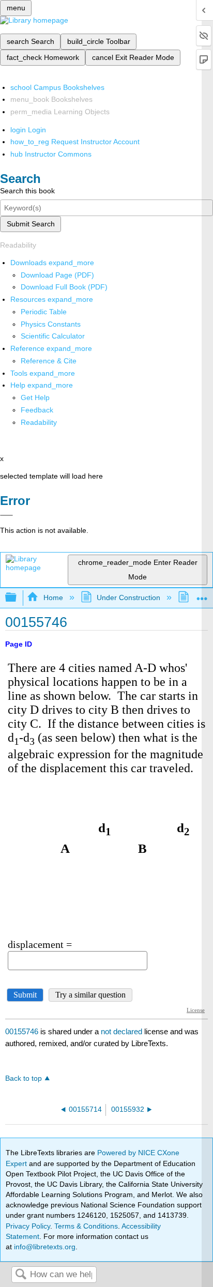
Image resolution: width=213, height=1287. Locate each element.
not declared (122, 1031)
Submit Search (31, 224)
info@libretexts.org (43, 1247)
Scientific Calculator (53, 336)
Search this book (27, 191)
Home (53, 597)
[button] (37, 410)
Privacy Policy (28, 1226)
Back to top (23, 1078)
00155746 (21, 1031)
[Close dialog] (6, 515)
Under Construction (128, 597)
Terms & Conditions (86, 1226)
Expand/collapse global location (202, 594)
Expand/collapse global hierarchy (18, 597)
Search (20, 1275)
